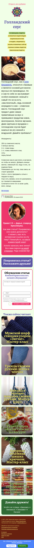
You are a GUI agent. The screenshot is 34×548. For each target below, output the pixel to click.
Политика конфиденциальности (9, 529)
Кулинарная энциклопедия (17, 36)
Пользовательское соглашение (9, 527)
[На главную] (17, 16)
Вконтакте (25, 507)
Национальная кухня (17, 38)
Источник (5, 191)
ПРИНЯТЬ (22, 546)
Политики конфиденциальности (19, 301)
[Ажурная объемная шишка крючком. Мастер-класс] (17, 456)
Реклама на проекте (6, 533)
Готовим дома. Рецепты (17, 33)
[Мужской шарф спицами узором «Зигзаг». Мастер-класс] (17, 337)
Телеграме (21, 509)
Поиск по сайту (5, 535)
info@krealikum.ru (21, 522)
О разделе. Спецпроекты (17, 41)
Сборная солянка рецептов (17, 47)
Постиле (17, 512)
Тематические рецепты (17, 50)
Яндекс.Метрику (17, 542)
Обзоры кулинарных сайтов (17, 44)
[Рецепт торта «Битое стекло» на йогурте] (17, 421)
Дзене (16, 507)
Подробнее (11, 546)
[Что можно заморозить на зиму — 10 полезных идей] (17, 487)
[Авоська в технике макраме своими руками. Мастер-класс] (17, 396)
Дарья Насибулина (21, 521)
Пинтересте (10, 509)
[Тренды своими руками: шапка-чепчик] (17, 360)
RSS (2, 537)
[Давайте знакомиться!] (17, 211)
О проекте (4, 532)
